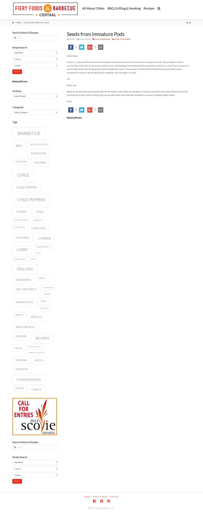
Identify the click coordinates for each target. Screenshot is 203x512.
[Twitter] (101, 501)
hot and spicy (26, 289)
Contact (114, 497)
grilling (25, 269)
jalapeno (44, 308)
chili (40, 212)
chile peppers (31, 199)
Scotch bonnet (34, 347)
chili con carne (20, 220)
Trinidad (19, 388)
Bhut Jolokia (38, 144)
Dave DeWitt (43, 247)
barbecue (29, 133)
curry (22, 250)
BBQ (19, 145)
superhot (21, 369)
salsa (18, 348)
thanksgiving (28, 379)
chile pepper (26, 187)
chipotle (37, 220)
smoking (21, 360)
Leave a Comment (122, 39)
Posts (18, 22)
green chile (20, 259)
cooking (22, 237)
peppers (21, 336)
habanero (23, 279)
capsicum (20, 161)
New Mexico (25, 327)
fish (38, 253)
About (87, 497)
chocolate (20, 227)
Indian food (24, 302)
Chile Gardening (102, 39)
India (47, 294)
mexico (37, 317)
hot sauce (49, 287)
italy (43, 301)
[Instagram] (108, 501)
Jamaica (19, 315)
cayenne (40, 162)
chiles (21, 211)
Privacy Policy (100, 497)
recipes (42, 338)
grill (33, 259)
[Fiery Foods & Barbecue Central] (45, 9)
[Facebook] (94, 501)
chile (23, 175)
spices (39, 360)
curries (44, 238)
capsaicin (38, 153)
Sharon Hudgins (36, 352)
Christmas (39, 228)
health (42, 278)
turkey (36, 389)
